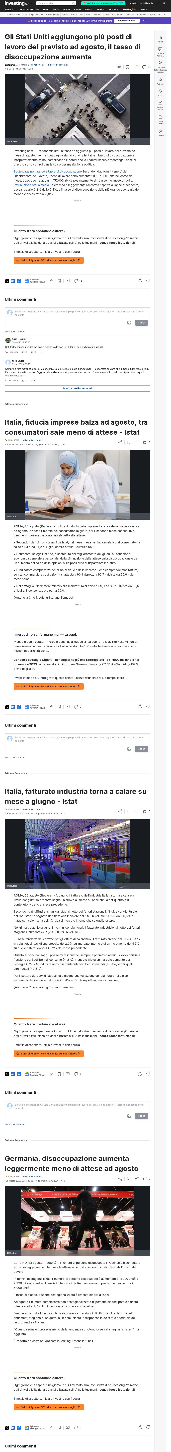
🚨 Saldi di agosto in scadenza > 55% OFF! (103, 3)
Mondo (166, 14)
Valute (65, 14)
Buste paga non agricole (30, 171)
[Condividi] (119, 67)
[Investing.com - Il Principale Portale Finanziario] (18, 3)
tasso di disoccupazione (65, 171)
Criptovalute (154, 14)
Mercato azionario (94, 14)
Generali (130, 14)
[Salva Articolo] (128, 67)
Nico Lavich (18, 361)
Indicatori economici (114, 14)
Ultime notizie (13, 14)
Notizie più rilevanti (34, 14)
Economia (141, 14)
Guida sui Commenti (14, 331)
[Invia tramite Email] (68, 280)
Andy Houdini (19, 339)
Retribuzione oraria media (31, 185)
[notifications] (158, 3)
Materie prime (76, 14)
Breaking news (52, 14)
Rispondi (13, 352)
